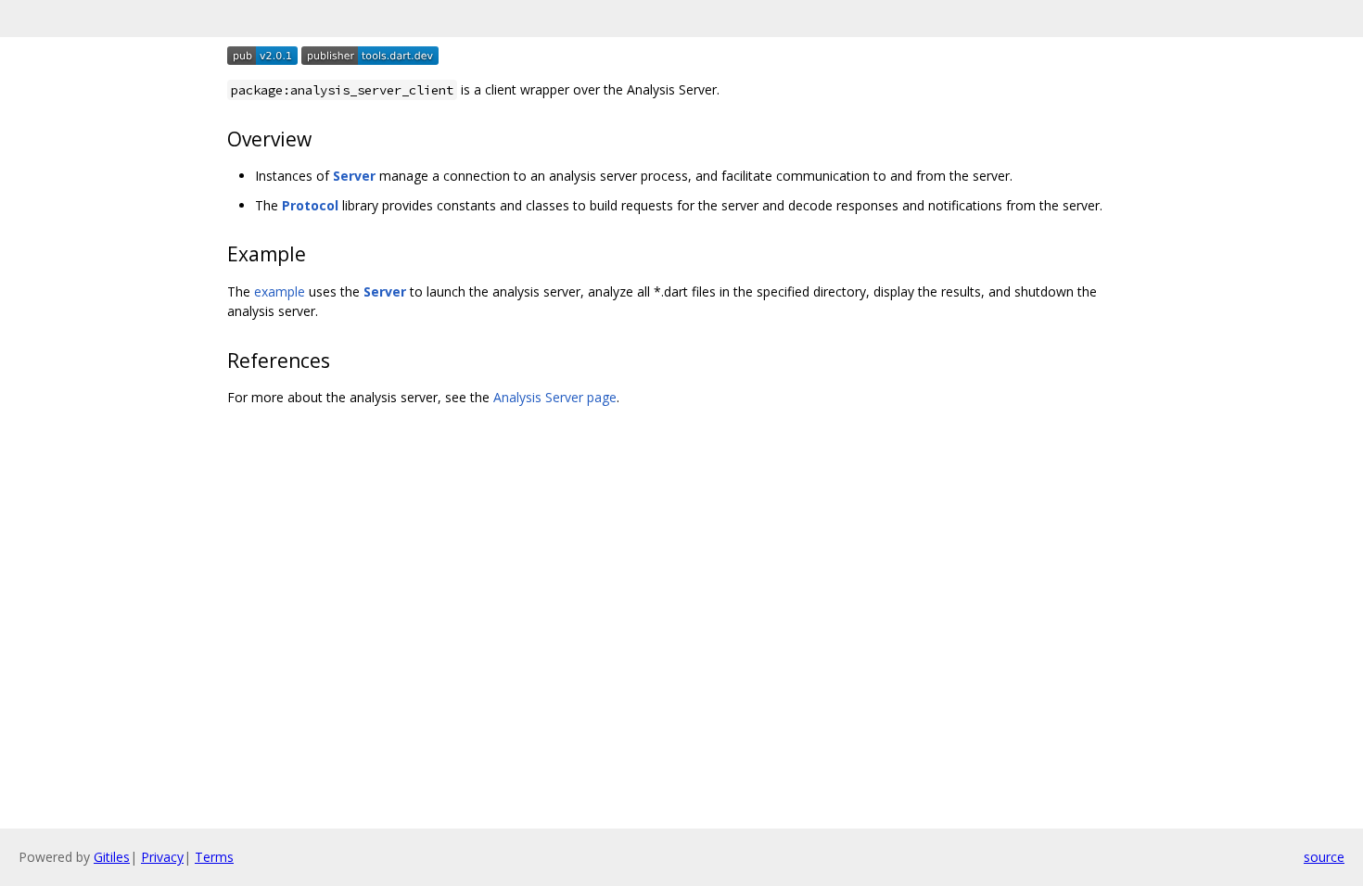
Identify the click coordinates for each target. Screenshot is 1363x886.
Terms (214, 857)
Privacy (162, 857)
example (279, 291)
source (1324, 857)
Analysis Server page (555, 397)
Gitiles (112, 857)
